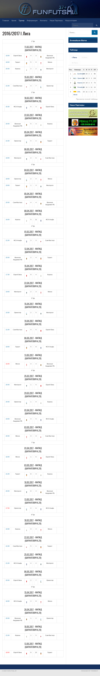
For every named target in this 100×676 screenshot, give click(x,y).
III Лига (75, 63)
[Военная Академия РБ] (40, 57)
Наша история (71, 20)
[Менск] (40, 63)
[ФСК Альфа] (26, 108)
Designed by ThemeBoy (89, 671)
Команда (77, 70)
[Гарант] (26, 63)
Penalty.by (80, 87)
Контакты (43, 20)
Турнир (21, 20)
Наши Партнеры (56, 20)
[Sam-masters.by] (26, 87)
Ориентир (80, 78)
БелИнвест (81, 74)
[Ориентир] (40, 87)
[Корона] (26, 70)
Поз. (70, 70)
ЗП (95, 70)
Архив (13, 20)
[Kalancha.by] (26, 57)
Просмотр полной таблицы (87, 99)
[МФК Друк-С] (40, 70)
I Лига (74, 57)
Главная (5, 20)
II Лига (84, 57)
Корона (80, 83)
